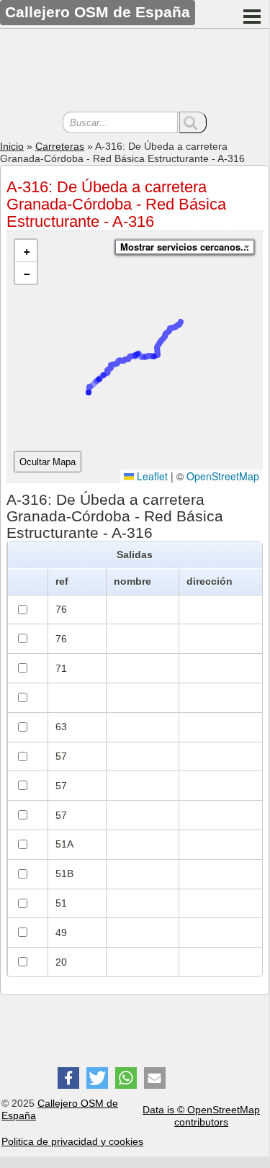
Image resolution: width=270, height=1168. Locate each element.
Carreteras (59, 146)
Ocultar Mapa (47, 462)
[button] (26, 251)
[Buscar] (193, 122)
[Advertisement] (134, 72)
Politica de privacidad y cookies (72, 1141)
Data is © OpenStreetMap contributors (201, 1116)
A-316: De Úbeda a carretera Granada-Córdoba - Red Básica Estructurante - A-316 (116, 204)
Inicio (12, 146)
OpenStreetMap (222, 476)
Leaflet (151, 476)
